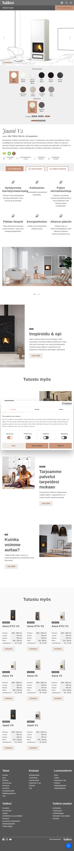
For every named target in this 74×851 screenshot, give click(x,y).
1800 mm (41, 116)
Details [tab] (37, 409)
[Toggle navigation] (71, 2)
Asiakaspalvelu (60, 788)
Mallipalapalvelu (60, 786)
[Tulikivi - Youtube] (10, 839)
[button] (66, 3)
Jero (4, 778)
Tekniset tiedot (7, 8)
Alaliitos (34, 120)
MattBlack (41, 80)
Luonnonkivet (63, 770)
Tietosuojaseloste (55, 839)
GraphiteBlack (42, 110)
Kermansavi (6, 783)
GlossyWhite (23, 80)
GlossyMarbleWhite (32, 81)
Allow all (60, 445)
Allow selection (37, 445)
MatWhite (14, 80)
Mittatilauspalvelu (9, 793)
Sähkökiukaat (34, 775)
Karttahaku (57, 808)
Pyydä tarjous (64, 8)
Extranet (56, 818)
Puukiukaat (33, 778)
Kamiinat (5, 788)
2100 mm (47, 116)
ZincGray (51, 94)
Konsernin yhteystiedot (11, 821)
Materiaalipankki (8, 824)
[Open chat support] (69, 846)
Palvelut (32, 786)
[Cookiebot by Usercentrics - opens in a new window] (63, 403)
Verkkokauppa (58, 813)
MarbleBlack (60, 80)
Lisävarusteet (34, 780)
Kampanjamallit (8, 791)
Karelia (5, 775)
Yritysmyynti (57, 811)
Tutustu (8, 649)
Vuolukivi (5, 808)
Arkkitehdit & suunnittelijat (12, 816)
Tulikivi (7, 803)
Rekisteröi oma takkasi (61, 816)
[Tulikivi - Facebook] (3, 839)
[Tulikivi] (10, 2)
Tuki (3, 796)
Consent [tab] (13, 409)
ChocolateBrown (23, 94)
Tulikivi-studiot (62, 803)
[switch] (28, 437)
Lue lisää (36, 355)
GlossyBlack (51, 80)
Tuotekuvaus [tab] (16, 169)
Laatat (56, 778)
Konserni (5, 818)
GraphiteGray (42, 94)
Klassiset (5, 786)
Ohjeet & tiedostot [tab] (59, 169)
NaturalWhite (32, 110)
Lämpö (5, 813)
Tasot (56, 775)
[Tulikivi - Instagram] (7, 839)
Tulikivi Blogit (7, 826)
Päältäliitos (41, 120)
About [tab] (61, 409)
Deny (13, 445)
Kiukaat (34, 770)
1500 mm (34, 116)
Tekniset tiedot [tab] (36, 169)
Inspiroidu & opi (35, 783)
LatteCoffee (33, 94)
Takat (5, 770)
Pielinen (5, 780)
